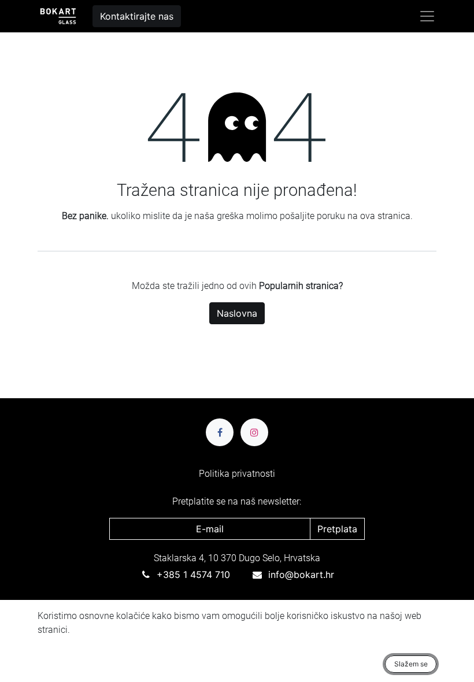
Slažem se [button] (411, 663)
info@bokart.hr (301, 574)
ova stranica (385, 215)
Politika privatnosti (237, 473)
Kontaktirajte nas (136, 16)
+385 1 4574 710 (193, 574)
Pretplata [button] (337, 529)
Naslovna (237, 313)
